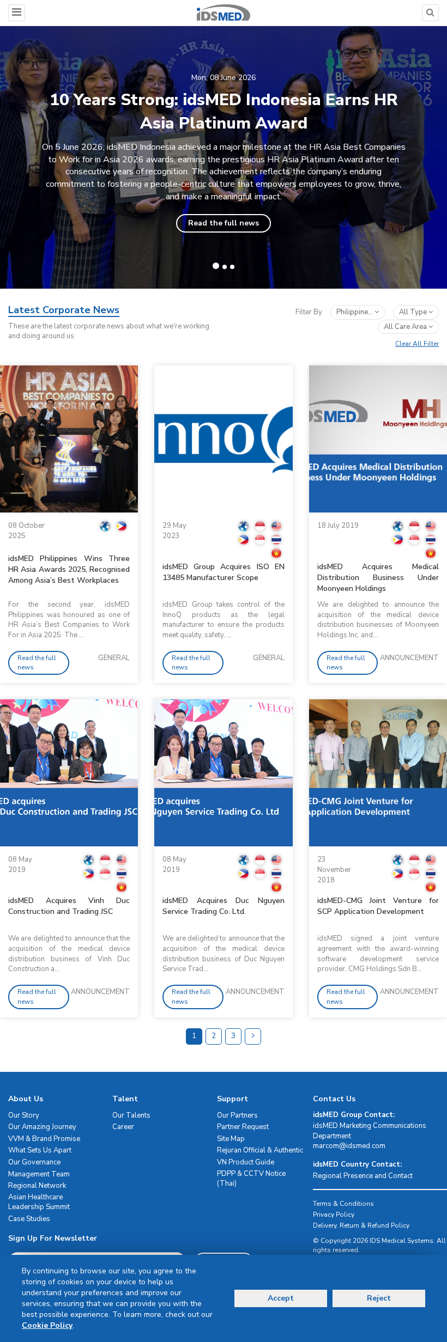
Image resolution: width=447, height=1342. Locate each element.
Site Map (231, 1139)
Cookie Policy (47, 1325)
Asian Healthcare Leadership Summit (39, 1202)
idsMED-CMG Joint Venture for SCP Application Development (378, 906)
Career (123, 1127)
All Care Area (406, 327)
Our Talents (131, 1115)
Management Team (39, 1174)
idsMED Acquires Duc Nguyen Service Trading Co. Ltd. (223, 906)
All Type (413, 312)
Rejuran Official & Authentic (260, 1150)
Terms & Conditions (343, 1203)
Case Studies (29, 1219)
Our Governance (34, 1162)
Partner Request (243, 1127)
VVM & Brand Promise (44, 1139)
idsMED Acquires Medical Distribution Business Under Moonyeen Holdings (378, 578)
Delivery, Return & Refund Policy (361, 1225)
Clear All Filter (417, 343)
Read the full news (223, 223)
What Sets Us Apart (39, 1150)
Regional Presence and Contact (363, 1176)
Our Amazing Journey (42, 1127)
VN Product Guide (245, 1162)
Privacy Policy (333, 1214)
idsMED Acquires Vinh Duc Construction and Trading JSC (69, 906)
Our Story (23, 1115)
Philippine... (355, 312)
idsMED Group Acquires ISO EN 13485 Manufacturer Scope (223, 572)
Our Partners (237, 1115)
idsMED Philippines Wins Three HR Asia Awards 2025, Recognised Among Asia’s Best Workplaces (69, 569)
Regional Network (37, 1186)
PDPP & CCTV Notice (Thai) (251, 1179)
